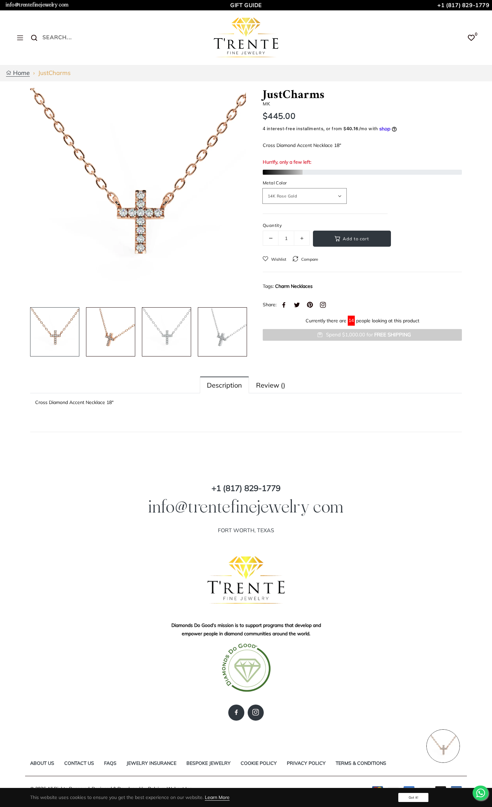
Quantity (272, 225)
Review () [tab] (270, 385)
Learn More (217, 797)
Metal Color (275, 182)
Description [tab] (224, 385)
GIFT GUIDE (246, 5)
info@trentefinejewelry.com (37, 5)
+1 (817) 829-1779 (463, 5)
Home (20, 73)
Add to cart (356, 238)
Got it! (413, 797)
